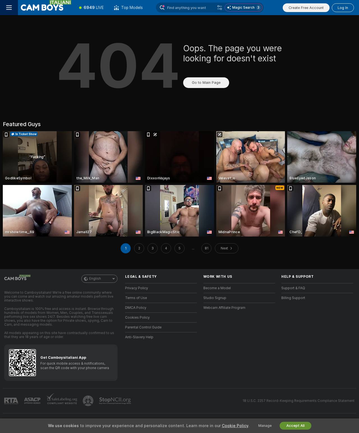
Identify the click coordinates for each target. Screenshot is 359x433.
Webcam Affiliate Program (224, 308)
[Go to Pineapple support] (89, 400)
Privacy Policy (136, 288)
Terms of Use (136, 298)
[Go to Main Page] (46, 7)
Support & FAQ (293, 288)
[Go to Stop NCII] (115, 400)
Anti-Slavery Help (139, 337)
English (95, 279)
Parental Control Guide (143, 327)
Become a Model (217, 288)
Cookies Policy (137, 317)
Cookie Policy (235, 425)
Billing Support (293, 298)
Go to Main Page (206, 82)
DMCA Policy (135, 308)
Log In (343, 8)
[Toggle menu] (9, 7)
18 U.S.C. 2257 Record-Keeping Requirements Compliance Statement (299, 401)
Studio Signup (214, 298)
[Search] (220, 7)
